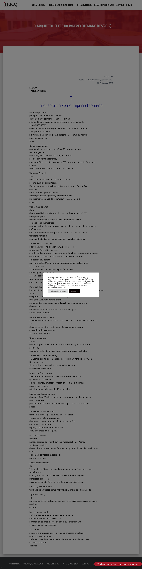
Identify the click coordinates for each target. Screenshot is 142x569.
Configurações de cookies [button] (58, 291)
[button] (118, 564)
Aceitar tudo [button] (74, 291)
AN (1, 567)
